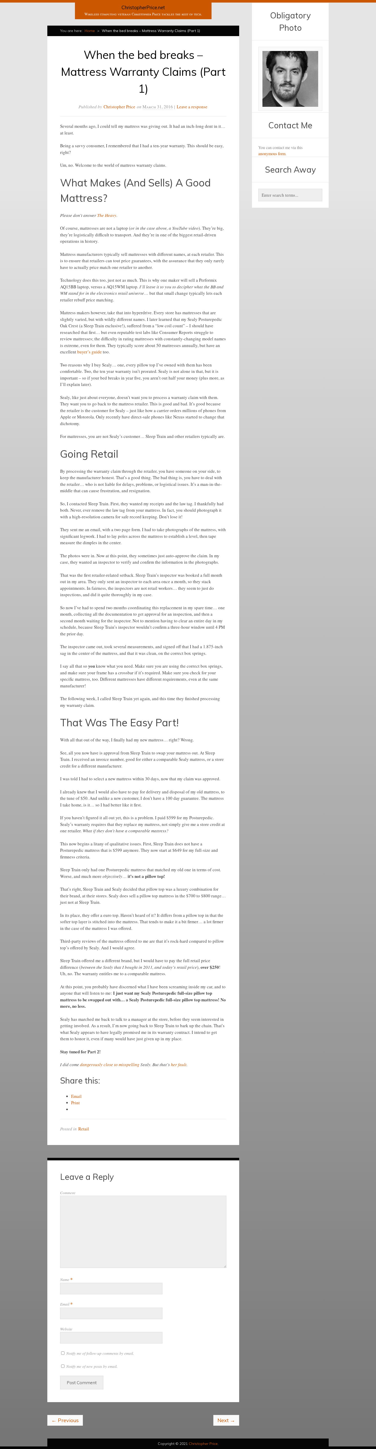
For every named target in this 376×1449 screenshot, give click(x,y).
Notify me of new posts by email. (92, 1366)
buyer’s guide (89, 352)
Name (66, 1279)
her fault (178, 1064)
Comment (67, 1192)
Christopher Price (119, 107)
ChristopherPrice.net (143, 7)
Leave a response (192, 107)
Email (66, 1304)
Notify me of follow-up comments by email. (100, 1353)
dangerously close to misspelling (109, 1064)
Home (90, 30)
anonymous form (271, 153)
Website (66, 1328)
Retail (83, 1129)
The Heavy (106, 215)
